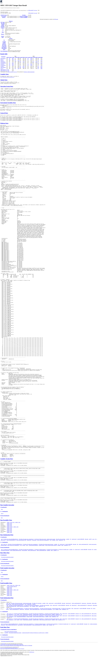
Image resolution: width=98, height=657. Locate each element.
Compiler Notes (4, 74)
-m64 (2, 539)
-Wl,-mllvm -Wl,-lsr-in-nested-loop (52, 549)
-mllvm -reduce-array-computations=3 (43, 540)
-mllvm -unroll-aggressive (32, 550)
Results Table (3, 54)
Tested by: (4, 17)
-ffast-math (86, 539)
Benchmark (3, 56)
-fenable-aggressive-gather (51, 539)
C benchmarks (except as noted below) (8, 629)
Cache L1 (2, 27)
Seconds (10, 57)
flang (2, 517)
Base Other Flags (4, 552)
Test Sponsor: (3, 16)
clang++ (2, 513)
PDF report (56, 19)
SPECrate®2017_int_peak (32, 13)
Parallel (4, 42)
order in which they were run (12, 71)
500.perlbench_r (3, 58)
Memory (2, 34)
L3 (2, 30)
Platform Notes (4, 123)
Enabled (2, 25)
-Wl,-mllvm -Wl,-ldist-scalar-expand (40, 539)
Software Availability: (24, 17)
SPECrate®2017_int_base (32, 10)
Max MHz (3, 23)
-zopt (50, 540)
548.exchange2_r (3, 67)
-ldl (64, 540)
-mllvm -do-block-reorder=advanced (51, 545)
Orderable (2, 26)
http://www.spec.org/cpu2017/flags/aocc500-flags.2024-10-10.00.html (11, 644)
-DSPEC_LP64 (17, 522)
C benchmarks (3, 507)
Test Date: (24, 15)
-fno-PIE (90, 539)
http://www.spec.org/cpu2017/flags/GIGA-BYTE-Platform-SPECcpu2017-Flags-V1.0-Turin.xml (12, 648)
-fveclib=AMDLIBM (80, 539)
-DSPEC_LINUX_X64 (10, 522)
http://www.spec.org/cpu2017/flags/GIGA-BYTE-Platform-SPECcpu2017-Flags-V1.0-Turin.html (16, 645)
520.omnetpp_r (3, 61)
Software (10, 38)
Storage (2, 36)
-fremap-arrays (29, 540)
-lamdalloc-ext (61, 540)
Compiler (4, 41)
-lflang (57, 540)
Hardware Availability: (24, 16)
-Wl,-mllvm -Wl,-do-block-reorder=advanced (46, 544)
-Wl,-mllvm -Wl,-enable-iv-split (63, 549)
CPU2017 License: (4, 15)
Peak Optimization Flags (6, 597)
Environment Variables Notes (8, 102)
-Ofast (47, 603)
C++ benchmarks (4, 511)
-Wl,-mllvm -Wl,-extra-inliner (60, 539)
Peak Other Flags (5, 627)
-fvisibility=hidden (41, 545)
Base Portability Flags (6, 520)
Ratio (13, 57)
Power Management (4, 51)
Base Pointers (4, 47)
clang (2, 509)
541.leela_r (2, 66)
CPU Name (3, 22)
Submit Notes (3, 80)
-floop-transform (24, 550)
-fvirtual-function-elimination (33, 545)
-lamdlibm (53, 540)
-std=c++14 (5, 544)
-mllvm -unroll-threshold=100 (83, 544)
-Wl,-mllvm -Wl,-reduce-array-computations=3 (26, 539)
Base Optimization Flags (6, 534)
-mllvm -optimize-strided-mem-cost (15, 550)
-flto (95, 539)
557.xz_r (2, 68)
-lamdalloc (55, 550)
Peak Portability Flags (6, 583)
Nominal (2, 24)
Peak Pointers (4, 48)
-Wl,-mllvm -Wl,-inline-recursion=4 (40, 549)
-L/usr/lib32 (6, 632)
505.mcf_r (2, 60)
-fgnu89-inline (29, 604)
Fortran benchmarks (4, 515)
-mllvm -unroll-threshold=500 (41, 550)
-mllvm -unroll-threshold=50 (11, 540)
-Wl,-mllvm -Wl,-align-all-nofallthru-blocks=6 (10, 539)
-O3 (70, 539)
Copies (7, 57)
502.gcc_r (2, 59)
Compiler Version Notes (6, 458)
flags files (3, 643)
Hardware (11, 21)
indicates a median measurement (29, 71)
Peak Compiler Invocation (7, 568)
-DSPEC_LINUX (10, 526)
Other (3, 32)
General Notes (4, 113)
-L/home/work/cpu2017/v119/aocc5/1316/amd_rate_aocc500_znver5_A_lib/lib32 (35, 632)
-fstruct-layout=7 (68, 603)
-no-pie (93, 539)
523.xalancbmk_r (3, 62)
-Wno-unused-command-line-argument (7, 557)
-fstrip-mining (34, 540)
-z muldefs (67, 539)
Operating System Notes (6, 86)
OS (4, 40)
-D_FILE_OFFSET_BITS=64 (12, 586)
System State (4, 46)
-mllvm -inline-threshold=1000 (21, 540)
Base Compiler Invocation (7, 505)
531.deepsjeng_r (3, 65)
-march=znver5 (74, 539)
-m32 (7, 603)
